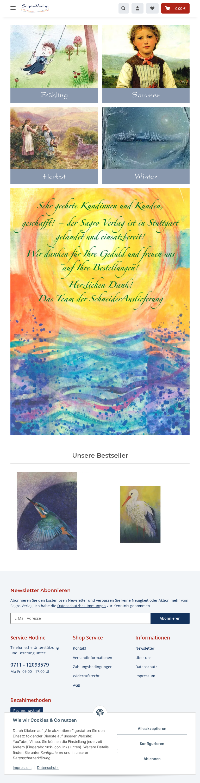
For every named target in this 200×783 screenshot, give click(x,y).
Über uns (143, 657)
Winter (146, 177)
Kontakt (79, 648)
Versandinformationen (92, 657)
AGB (76, 685)
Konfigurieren (152, 743)
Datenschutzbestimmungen (81, 605)
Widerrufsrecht (86, 675)
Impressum (22, 767)
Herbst (54, 177)
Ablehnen (152, 758)
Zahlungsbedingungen (93, 666)
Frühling (54, 96)
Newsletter (144, 648)
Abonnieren (170, 618)
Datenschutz (48, 767)
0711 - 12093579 (29, 664)
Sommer (146, 96)
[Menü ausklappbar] (13, 6)
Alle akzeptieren (152, 728)
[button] (123, 8)
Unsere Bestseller (100, 455)
